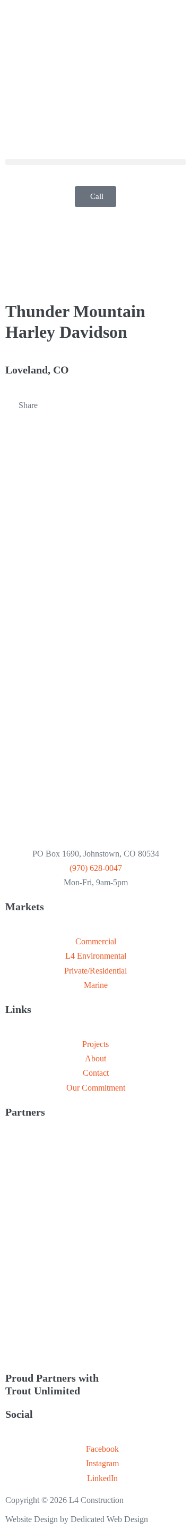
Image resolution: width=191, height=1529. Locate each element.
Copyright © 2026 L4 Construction (64, 1500)
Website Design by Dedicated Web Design (76, 1519)
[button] (95, 162)
